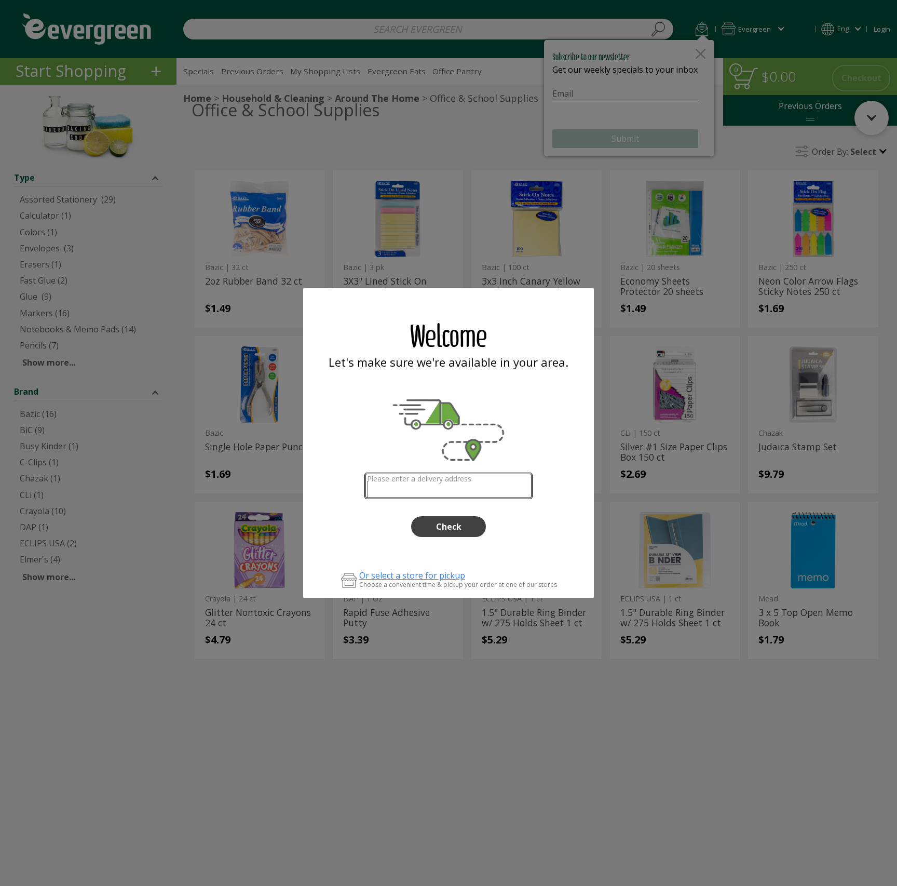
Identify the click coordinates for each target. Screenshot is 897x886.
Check (448, 526)
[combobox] (448, 486)
